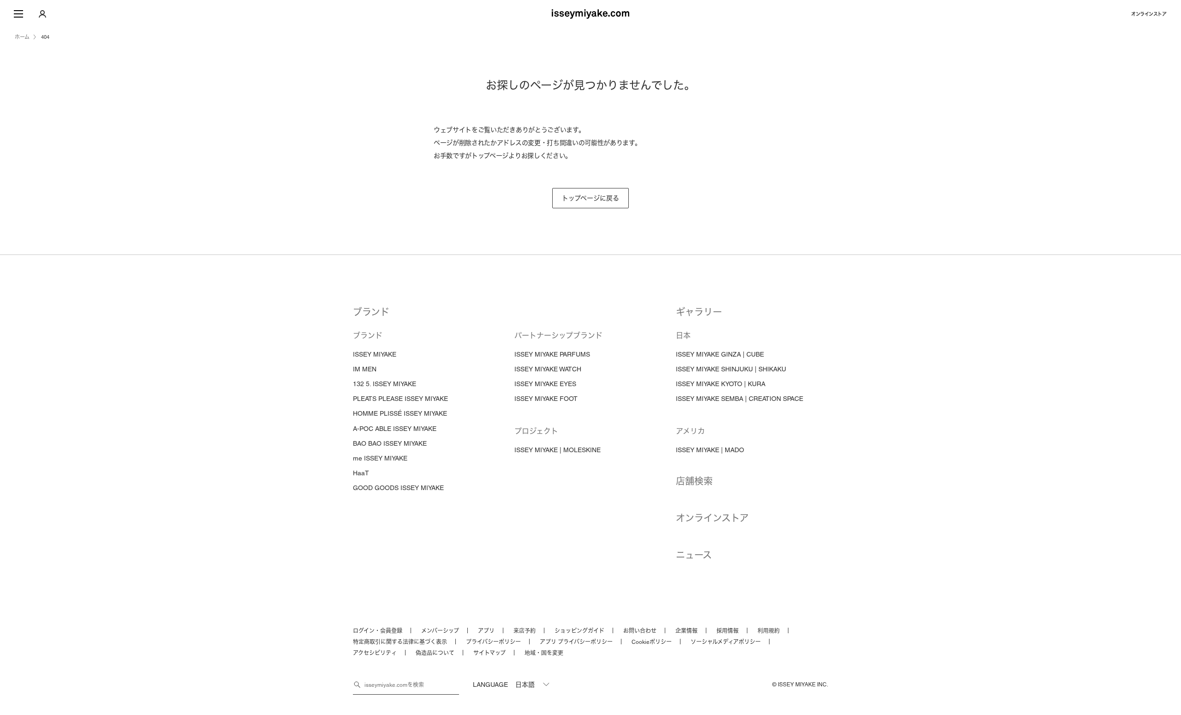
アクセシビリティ (375, 653)
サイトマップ (489, 653)
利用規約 (769, 631)
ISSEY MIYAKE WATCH (547, 369)
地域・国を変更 (544, 653)
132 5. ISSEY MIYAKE (384, 384)
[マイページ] (42, 14)
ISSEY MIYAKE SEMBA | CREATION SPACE (739, 398)
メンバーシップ (440, 631)
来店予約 (524, 631)
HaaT (361, 473)
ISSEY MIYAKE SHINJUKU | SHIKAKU (731, 369)
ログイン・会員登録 (377, 631)
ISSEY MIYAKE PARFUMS (552, 354)
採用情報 (727, 631)
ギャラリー (699, 312)
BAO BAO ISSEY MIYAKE (390, 443)
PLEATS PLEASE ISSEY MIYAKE (400, 398)
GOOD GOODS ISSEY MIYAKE (398, 487)
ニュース (694, 555)
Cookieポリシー (652, 642)
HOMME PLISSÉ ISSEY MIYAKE (400, 413)
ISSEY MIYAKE (374, 354)
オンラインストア (1148, 14)
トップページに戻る (590, 198)
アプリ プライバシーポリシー (576, 642)
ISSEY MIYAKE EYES (545, 384)
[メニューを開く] (18, 14)
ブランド (371, 312)
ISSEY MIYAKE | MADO (710, 450)
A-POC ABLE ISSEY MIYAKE (394, 428)
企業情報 (686, 631)
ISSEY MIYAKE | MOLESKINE (557, 450)
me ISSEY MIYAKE (380, 458)
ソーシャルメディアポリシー (726, 642)
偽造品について (435, 653)
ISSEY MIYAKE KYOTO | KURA (720, 384)
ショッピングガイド (579, 631)
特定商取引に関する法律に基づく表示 (400, 642)
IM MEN (364, 369)
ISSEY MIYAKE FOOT (546, 398)
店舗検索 (694, 481)
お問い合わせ (639, 631)
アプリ (486, 631)
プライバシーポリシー (493, 642)
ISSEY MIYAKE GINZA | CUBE (720, 354)
